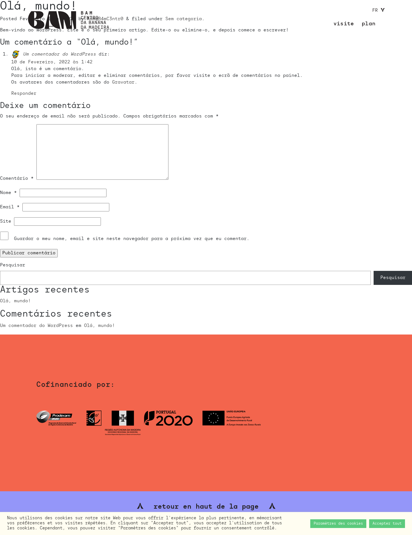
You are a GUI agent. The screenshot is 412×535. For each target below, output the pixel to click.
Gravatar (123, 82)
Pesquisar (12, 265)
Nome (8, 193)
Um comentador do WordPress (59, 54)
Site (5, 221)
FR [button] (376, 10)
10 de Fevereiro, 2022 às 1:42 (51, 62)
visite (344, 23)
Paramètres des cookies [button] (338, 523)
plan (369, 23)
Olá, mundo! (15, 301)
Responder (23, 93)
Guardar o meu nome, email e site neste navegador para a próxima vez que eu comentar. (131, 239)
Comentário (17, 178)
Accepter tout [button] (387, 523)
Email (10, 207)
